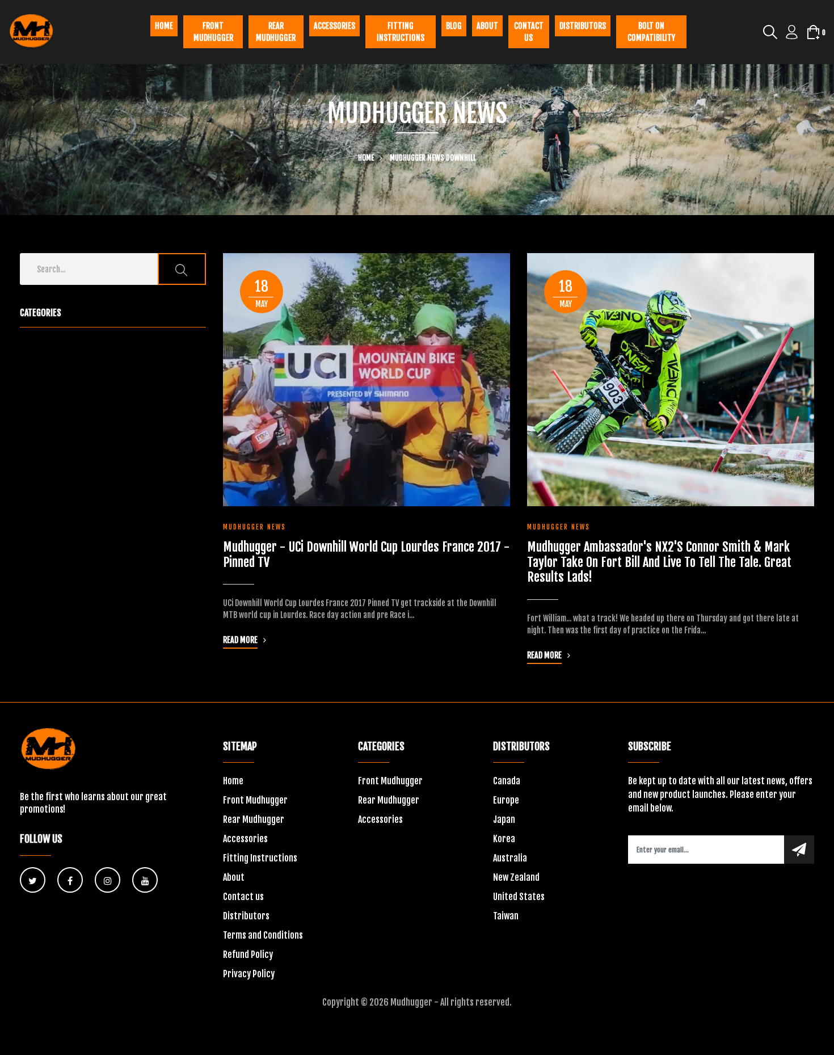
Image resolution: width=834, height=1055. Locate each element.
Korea (504, 838)
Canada (506, 781)
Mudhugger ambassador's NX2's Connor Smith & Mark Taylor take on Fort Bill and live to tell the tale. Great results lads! (659, 562)
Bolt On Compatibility (651, 32)
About (487, 26)
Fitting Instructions (260, 858)
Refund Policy (248, 954)
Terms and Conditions (263, 935)
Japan (504, 819)
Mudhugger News (417, 157)
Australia (510, 858)
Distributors (582, 26)
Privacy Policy (249, 974)
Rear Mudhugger (276, 32)
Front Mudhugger (213, 32)
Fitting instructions (400, 32)
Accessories (334, 26)
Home (164, 26)
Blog (454, 26)
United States (519, 896)
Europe (506, 800)
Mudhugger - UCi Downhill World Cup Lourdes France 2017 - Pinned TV (366, 554)
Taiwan (506, 916)
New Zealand (516, 877)
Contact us (529, 32)
